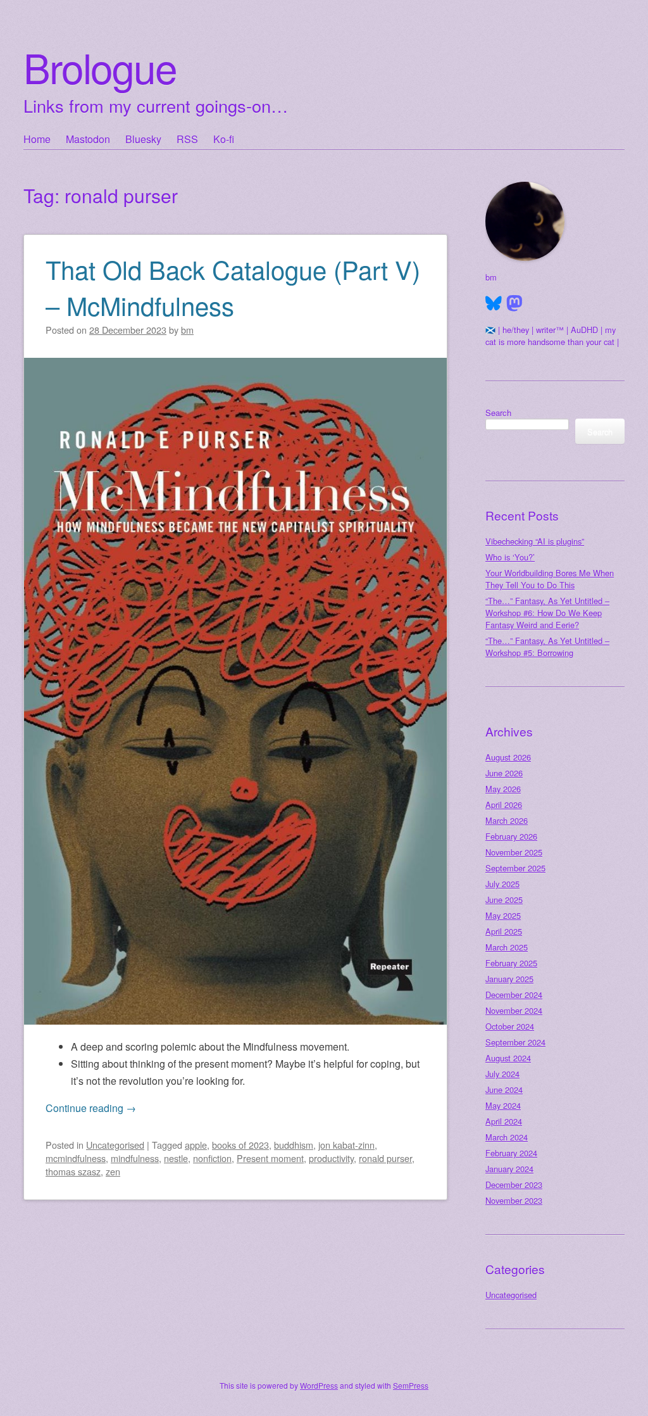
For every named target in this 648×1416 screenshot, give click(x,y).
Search (498, 413)
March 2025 (506, 947)
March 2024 (506, 1137)
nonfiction (212, 1158)
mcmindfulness (76, 1158)
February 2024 (511, 1153)
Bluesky (143, 139)
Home (37, 139)
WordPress (319, 1385)
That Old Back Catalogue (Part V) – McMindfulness (233, 287)
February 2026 (511, 836)
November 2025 (513, 852)
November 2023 (513, 1200)
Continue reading (91, 1108)
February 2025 (511, 963)
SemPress (410, 1385)
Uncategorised (115, 1144)
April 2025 (503, 931)
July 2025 (502, 884)
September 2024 (515, 1042)
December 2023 (513, 1185)
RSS (187, 139)
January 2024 (509, 1169)
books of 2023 (240, 1144)
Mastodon (88, 139)
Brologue (100, 67)
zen (113, 1171)
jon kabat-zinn (346, 1144)
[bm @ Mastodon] (514, 303)
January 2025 (509, 979)
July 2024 (502, 1074)
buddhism (293, 1144)
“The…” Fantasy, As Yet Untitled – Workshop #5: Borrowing (547, 647)
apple (196, 1144)
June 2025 (504, 900)
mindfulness (135, 1158)
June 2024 (504, 1090)
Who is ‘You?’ (510, 557)
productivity (331, 1158)
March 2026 (506, 820)
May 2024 (503, 1105)
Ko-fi (223, 139)
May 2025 (503, 915)
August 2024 (508, 1058)
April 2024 (503, 1121)
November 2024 (513, 1010)
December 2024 (513, 995)
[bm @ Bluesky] (493, 303)
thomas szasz (73, 1171)
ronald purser (385, 1158)
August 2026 (508, 757)
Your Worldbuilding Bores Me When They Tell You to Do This (549, 579)
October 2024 (509, 1026)
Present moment (270, 1158)
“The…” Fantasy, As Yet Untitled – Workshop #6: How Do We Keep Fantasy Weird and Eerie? (547, 613)
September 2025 (515, 868)
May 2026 (503, 789)
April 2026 (503, 805)
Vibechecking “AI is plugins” (534, 541)
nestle (176, 1158)
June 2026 (504, 773)
